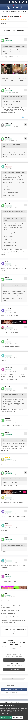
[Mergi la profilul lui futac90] (2, 459)
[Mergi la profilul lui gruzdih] (2, 560)
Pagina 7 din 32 (14, 31)
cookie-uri (7, 707)
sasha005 (8, 340)
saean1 (7, 593)
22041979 (8, 123)
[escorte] (14, 322)
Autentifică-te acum (14, 669)
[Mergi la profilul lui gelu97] (2, 576)
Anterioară (7, 30)
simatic (7, 354)
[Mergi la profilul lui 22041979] (2, 125)
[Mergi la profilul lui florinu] (2, 166)
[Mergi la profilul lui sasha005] (2, 341)
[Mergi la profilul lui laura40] (2, 40)
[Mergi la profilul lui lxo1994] (2, 263)
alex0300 (8, 309)
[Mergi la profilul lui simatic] (2, 355)
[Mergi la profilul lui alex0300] (2, 310)
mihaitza (7, 510)
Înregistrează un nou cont (14, 660)
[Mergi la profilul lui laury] (2, 327)
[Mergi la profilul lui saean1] (2, 595)
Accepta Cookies (6, 717)
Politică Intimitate (13, 702)
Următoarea (20, 30)
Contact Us (20, 702)
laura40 (4, 23)
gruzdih (7, 559)
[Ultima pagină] (26, 30)
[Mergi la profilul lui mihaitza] (2, 511)
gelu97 (7, 574)
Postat (11, 42)
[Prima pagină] (2, 30)
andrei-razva (9, 367)
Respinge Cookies (17, 717)
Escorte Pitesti (12, 25)
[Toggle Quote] (3, 46)
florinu (7, 165)
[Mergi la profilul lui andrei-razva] (2, 369)
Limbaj (6, 702)
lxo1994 (7, 262)
